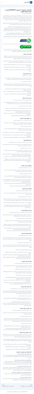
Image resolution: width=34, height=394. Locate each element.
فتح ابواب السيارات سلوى (7, 36)
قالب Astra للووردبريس (10, 391)
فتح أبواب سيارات (15, 160)
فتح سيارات (18, 57)
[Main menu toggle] (2, 2)
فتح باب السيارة (25, 134)
